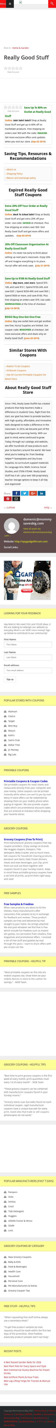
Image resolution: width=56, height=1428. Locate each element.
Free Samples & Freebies (19, 904)
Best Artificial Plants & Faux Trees (21, 1377)
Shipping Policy (15, 173)
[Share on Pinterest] (8, 498)
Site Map (19, 1414)
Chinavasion (49, 1414)
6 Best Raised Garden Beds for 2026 (22, 1362)
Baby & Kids (14, 1261)
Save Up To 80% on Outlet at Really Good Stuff (28, 112)
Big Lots (12, 754)
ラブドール (41, 1421)
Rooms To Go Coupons (18, 366)
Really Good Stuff (26, 57)
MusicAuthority (40, 1418)
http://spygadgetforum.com (31, 541)
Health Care (14, 1271)
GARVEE (28, 1414)
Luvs (10, 1230)
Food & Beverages (17, 1266)
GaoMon (38, 1414)
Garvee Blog (9, 1425)
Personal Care (15, 1281)
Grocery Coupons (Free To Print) (23, 839)
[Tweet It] (25, 493)
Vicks (10, 1196)
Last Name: (10, 652)
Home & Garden (20, 47)
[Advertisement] (28, 90)
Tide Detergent (16, 1211)
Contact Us (9, 1414)
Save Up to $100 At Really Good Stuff (27, 278)
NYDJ (48, 507)
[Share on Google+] (33, 493)
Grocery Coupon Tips (19, 1290)
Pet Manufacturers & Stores (22, 1285)
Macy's (11, 730)
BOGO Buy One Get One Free (22, 317)
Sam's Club (14, 740)
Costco (11, 716)
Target (11, 721)
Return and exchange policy (21, 177)
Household (13, 1276)
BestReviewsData (27, 1421)
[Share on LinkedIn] (41, 493)
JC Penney (13, 749)
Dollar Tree (14, 744)
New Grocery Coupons (19, 1257)
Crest (11, 1206)
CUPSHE (9, 507)
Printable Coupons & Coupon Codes (26, 781)
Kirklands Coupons (16, 370)
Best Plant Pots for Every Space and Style (25, 1366)
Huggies (12, 1215)
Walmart (12, 711)
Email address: (11, 665)
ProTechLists (26, 1418)
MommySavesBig (11, 1418)
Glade (11, 1225)
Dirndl (50, 1421)
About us (11, 169)
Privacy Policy (41, 1410)
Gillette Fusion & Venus (20, 1220)
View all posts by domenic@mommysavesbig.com (28, 532)
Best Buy (12, 725)
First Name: (10, 639)
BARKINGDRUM (10, 1421)
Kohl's (11, 735)
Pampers (12, 1192)
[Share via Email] (16, 498)
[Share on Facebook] (16, 493)
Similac (12, 1201)
